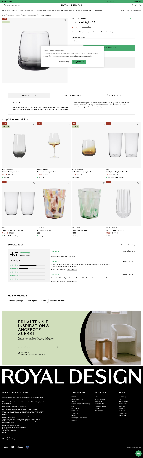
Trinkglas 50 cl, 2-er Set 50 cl (117, 172)
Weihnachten (122, 415)
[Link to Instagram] (8, 438)
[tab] (29, 95)
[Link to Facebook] (3, 438)
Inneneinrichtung (100, 399)
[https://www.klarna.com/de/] (20, 447)
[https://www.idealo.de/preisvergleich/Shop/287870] (27, 447)
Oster (120, 399)
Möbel (96, 396)
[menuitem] (6, 10)
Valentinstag (122, 396)
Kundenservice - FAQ (77, 399)
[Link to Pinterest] (13, 438)
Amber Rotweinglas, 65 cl (47, 172)
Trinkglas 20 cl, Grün (79, 230)
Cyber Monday (123, 413)
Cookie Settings (64, 62)
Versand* (74, 401)
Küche (97, 408)
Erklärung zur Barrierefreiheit (79, 417)
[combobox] (137, 1)
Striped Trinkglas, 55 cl (115, 230)
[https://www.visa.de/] (6, 447)
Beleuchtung (98, 401)
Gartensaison (123, 403)
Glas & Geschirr (99, 403)
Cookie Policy (75, 413)
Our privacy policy (72, 56)
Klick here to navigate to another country (14, 406)
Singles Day (122, 408)
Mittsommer (122, 406)
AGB (73, 406)
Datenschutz (75, 408)
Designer (74, 415)
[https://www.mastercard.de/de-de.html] (12, 447)
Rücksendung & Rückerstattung (81, 403)
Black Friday (122, 410)
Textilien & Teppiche (100, 406)
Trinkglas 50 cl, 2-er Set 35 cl (13, 230)
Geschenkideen (123, 401)
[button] (137, 1)
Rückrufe (74, 420)
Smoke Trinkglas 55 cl (10, 172)
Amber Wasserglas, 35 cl (81, 172)
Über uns (74, 396)
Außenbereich (99, 410)
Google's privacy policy (85, 56)
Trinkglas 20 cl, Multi (45, 230)
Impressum (75, 410)
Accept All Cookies (79, 62)
